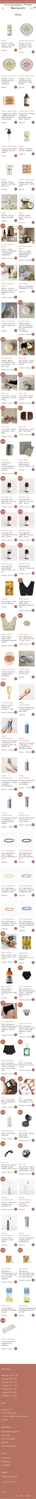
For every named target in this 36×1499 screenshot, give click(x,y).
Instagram (5, 1461)
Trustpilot (5, 1465)
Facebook (5, 1457)
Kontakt (5, 1442)
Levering (5, 1435)
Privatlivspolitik (8, 1438)
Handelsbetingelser (10, 1431)
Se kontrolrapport (9, 1446)
